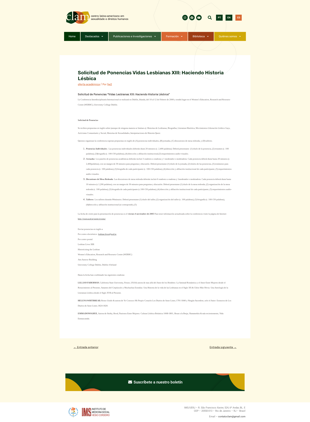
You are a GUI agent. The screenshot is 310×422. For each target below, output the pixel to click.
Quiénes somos (228, 36)
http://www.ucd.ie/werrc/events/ (92, 219)
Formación (172, 36)
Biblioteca (199, 36)
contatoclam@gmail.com (231, 416)
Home (72, 36)
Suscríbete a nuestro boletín (157, 382)
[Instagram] (185, 17)
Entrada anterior (85, 347)
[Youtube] (199, 17)
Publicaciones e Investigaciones (132, 36)
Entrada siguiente (223, 347)
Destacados (92, 36)
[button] (94, 36)
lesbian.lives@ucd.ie (107, 234)
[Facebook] (192, 17)
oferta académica (89, 84)
